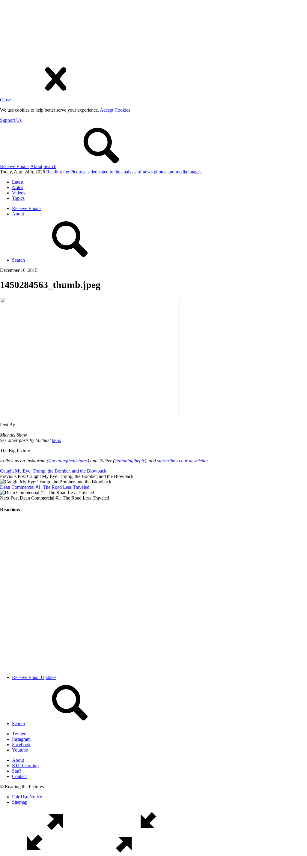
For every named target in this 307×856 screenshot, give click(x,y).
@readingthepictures (68, 460)
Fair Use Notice (27, 796)
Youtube (20, 749)
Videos (18, 192)
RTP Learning (25, 765)
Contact (19, 776)
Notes (17, 187)
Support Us (11, 120)
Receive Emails (14, 166)
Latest (17, 182)
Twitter (18, 733)
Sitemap (19, 802)
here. (56, 440)
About (36, 166)
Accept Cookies (115, 110)
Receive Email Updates (34, 677)
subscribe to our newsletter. (183, 460)
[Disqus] (153, 594)
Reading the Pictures (124, 171)
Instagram (21, 739)
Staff (16, 770)
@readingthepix (130, 460)
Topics (18, 198)
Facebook (21, 744)
